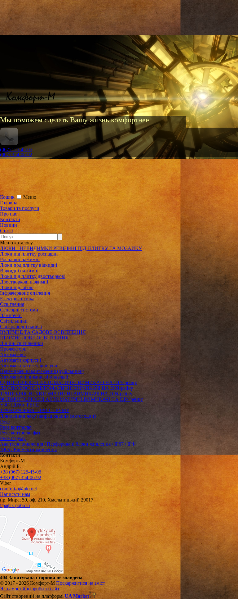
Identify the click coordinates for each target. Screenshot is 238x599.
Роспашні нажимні (20, 259)
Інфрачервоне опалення (25, 293)
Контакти (10, 219)
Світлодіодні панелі (21, 326)
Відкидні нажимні (19, 270)
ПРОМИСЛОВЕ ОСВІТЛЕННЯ (34, 337)
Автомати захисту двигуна (28, 365)
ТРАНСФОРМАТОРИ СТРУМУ (34, 410)
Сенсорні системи (19, 309)
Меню (29, 197)
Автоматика (13, 354)
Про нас (8, 213)
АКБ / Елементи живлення (28, 449)
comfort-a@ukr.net (18, 488)
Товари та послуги (19, 208)
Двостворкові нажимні (24, 281)
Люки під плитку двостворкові (32, 276)
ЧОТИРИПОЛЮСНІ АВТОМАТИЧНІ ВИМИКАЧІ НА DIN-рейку (71, 399)
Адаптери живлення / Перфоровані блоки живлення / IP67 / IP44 (68, 444)
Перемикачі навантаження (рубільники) (42, 371)
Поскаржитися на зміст (80, 583)
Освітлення (12, 304)
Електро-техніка (17, 298)
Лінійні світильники (21, 343)
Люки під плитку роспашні (29, 253)
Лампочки (11, 315)
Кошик (8, 197)
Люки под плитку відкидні (28, 265)
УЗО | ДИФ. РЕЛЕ (19, 404)
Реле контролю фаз (20, 432)
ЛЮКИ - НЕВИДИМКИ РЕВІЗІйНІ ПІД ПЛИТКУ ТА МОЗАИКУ (71, 248)
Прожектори (13, 349)
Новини (8, 225)
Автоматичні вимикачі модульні (34, 376)
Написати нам (15, 494)
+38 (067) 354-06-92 (20, 477)
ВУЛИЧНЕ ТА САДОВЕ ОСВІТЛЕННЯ (43, 332)
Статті (6, 230)
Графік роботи (15, 505)
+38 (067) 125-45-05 (20, 471)
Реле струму (13, 438)
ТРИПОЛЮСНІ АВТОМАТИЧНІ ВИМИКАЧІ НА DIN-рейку (66, 393)
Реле (5, 421)
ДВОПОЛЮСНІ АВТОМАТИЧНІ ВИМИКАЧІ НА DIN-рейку (66, 388)
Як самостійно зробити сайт (30, 588)
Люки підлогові (16, 287)
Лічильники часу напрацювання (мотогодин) (48, 416)
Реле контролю (16, 427)
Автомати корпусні (20, 360)
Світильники (14, 321)
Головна (8, 202)
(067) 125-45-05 (16, 149)
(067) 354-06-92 (16, 154)
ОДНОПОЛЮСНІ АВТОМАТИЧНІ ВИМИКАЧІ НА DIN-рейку (68, 382)
